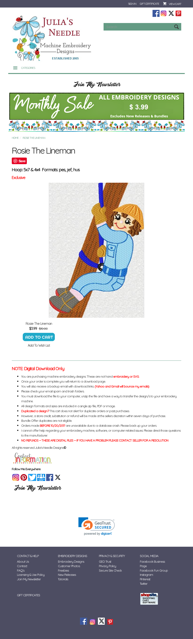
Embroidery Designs (71, 561)
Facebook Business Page (152, 564)
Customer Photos (69, 566)
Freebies (63, 570)
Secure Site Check (110, 570)
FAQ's (20, 570)
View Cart (175, 4)
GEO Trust (105, 561)
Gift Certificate (149, 3)
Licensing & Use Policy (30, 575)
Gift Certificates (28, 595)
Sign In (132, 3)
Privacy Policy (107, 566)
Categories (28, 68)
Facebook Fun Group (154, 570)
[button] (97, 526)
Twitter (143, 583)
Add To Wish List (39, 345)
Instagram (146, 575)
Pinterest (145, 579)
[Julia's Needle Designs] (52, 38)
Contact (22, 566)
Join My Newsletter (29, 579)
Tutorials (63, 579)
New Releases (67, 575)
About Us (23, 561)
